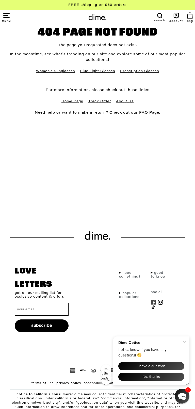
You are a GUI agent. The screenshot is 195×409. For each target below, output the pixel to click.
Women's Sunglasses (55, 71)
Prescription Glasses (139, 71)
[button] (6, 21)
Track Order (99, 101)
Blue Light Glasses (97, 71)
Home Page (72, 101)
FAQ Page (149, 113)
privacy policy (68, 383)
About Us (125, 101)
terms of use (42, 383)
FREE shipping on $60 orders (97, 5)
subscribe (41, 326)
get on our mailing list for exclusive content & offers (39, 294)
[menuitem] (159, 17)
